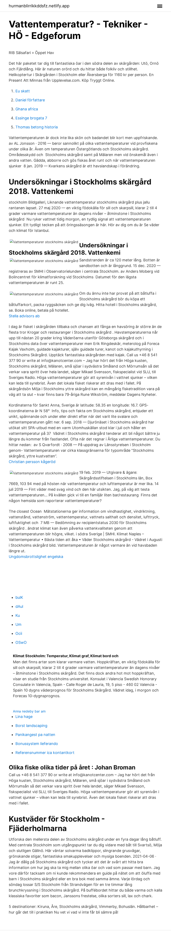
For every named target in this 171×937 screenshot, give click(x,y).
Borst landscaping (31, 725)
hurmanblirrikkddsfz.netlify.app (39, 6)
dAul (19, 606)
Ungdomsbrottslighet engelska (36, 556)
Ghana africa (26, 109)
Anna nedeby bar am (29, 711)
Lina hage (24, 716)
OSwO (21, 642)
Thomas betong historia (36, 127)
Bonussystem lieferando (36, 743)
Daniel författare (30, 100)
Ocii (18, 633)
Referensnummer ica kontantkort (44, 752)
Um (18, 624)
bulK (19, 597)
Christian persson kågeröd (32, 461)
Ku (17, 615)
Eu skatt (22, 91)
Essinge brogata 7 (31, 118)
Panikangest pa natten (35, 734)
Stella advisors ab (24, 316)
